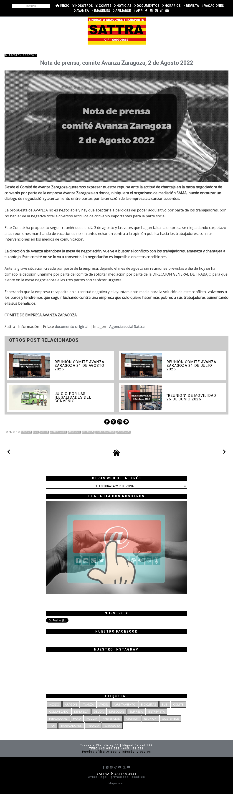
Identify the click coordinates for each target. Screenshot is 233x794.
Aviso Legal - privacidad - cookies (116, 777)
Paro (77, 718)
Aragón (71, 704)
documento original (71, 326)
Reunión (150, 718)
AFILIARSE (123, 11)
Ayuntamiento (124, 704)
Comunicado (58, 432)
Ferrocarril (58, 718)
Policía (91, 718)
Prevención (111, 718)
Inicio (64, 6)
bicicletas (148, 704)
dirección (74, 432)
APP (139, 11)
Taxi (52, 726)
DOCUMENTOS (148, 6)
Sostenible (170, 718)
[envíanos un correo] (167, 10)
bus (35, 432)
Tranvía (93, 726)
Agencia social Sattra (126, 326)
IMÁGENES (101, 11)
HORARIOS (172, 6)
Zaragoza (123, 432)
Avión (103, 704)
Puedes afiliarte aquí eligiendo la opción (116, 751)
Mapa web (117, 783)
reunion (132, 718)
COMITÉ (104, 6)
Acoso (54, 704)
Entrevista (156, 711)
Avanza (26, 432)
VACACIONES (213, 6)
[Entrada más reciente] (8, 452)
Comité (43, 432)
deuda (99, 711)
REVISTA (192, 6)
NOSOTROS (84, 6)
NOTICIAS (124, 6)
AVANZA (82, 11)
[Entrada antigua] (224, 452)
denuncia (81, 711)
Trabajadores (105, 432)
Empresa (88, 432)
